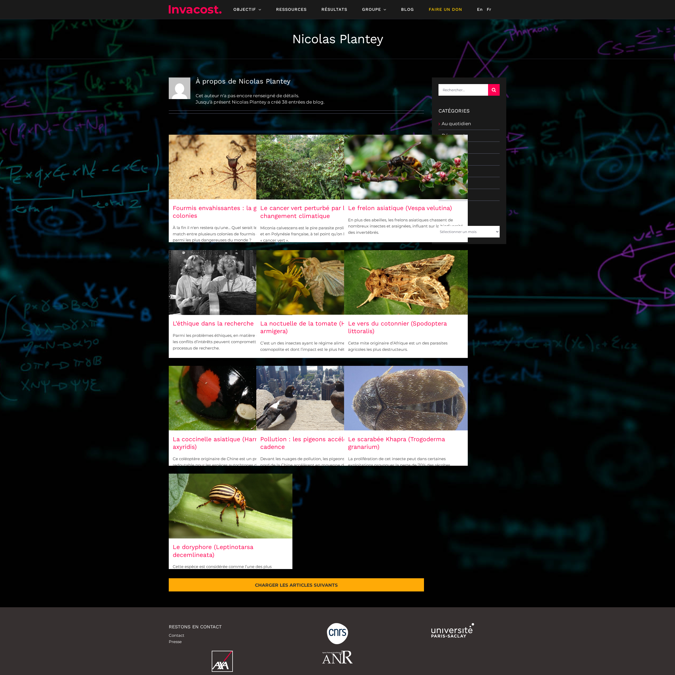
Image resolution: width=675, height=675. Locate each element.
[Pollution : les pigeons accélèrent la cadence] (318, 398)
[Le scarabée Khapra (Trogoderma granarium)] (406, 398)
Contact (176, 635)
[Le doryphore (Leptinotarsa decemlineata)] (230, 506)
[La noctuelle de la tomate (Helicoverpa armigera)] (318, 282)
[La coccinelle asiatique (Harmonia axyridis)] (230, 398)
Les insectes (455, 171)
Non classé (454, 182)
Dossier (450, 147)
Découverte (455, 135)
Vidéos (449, 194)
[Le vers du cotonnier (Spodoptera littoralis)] (406, 282)
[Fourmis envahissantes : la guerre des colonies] (230, 167)
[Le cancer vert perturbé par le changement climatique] (318, 167)
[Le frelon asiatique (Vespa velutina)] (406, 167)
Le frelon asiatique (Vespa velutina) (400, 208)
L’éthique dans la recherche (213, 323)
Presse (175, 641)
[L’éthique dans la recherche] (230, 282)
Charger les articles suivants (296, 585)
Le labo (450, 159)
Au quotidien (456, 123)
